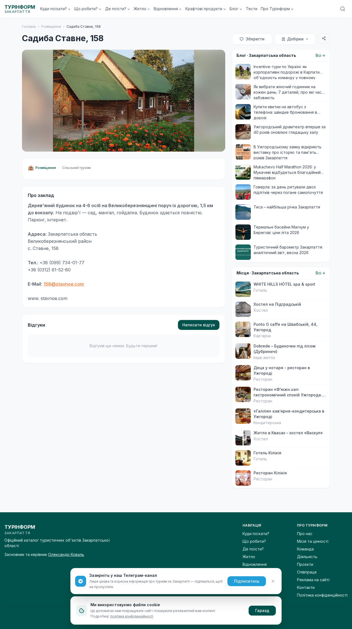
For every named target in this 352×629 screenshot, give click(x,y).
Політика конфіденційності (322, 595)
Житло (140, 8)
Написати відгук (198, 324)
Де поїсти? (115, 8)
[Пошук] (343, 9)
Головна (29, 26)
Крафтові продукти (203, 8)
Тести (251, 8)
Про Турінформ (275, 8)
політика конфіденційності (131, 616)
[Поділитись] (324, 38)
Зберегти (255, 39)
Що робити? (86, 8)
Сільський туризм (76, 168)
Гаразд (262, 610)
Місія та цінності (312, 541)
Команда (305, 549)
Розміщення (51, 26)
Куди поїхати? (53, 8)
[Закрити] (273, 581)
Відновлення (166, 8)
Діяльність (307, 556)
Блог (234, 8)
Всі (318, 55)
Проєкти (305, 564)
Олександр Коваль (66, 554)
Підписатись (246, 581)
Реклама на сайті (313, 579)
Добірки (295, 39)
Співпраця (307, 572)
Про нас (304, 533)
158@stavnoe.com (63, 284)
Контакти (306, 587)
